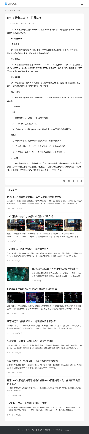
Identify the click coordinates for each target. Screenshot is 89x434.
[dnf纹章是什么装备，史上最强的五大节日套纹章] (44, 297)
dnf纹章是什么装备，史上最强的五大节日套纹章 (32, 288)
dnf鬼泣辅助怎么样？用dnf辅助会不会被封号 (55, 268)
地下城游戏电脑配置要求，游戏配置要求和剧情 (31, 321)
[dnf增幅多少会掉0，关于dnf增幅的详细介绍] (44, 225)
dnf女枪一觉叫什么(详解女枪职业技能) (27, 403)
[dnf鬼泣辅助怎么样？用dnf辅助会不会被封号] (18, 274)
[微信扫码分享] (64, 181)
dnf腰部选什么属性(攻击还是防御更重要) (28, 249)
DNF (32, 23)
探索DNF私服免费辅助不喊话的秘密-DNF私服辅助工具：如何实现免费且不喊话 (43, 382)
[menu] (81, 4)
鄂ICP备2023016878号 (53, 430)
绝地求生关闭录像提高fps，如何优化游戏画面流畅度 (34, 196)
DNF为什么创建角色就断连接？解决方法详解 (30, 341)
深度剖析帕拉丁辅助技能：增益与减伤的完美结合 (32, 360)
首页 (6, 10)
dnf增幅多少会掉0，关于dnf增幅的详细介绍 (30, 216)
